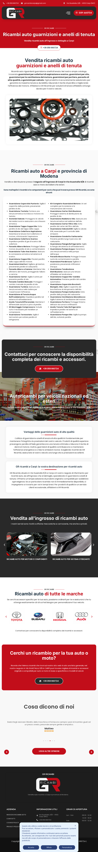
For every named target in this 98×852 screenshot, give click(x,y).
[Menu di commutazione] (68, 13)
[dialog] (49, 837)
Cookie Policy (13, 822)
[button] (84, 13)
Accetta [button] (31, 847)
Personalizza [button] (67, 847)
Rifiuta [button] (49, 847)
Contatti (11, 819)
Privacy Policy (13, 826)
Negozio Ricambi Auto (16, 815)
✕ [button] (75, 826)
